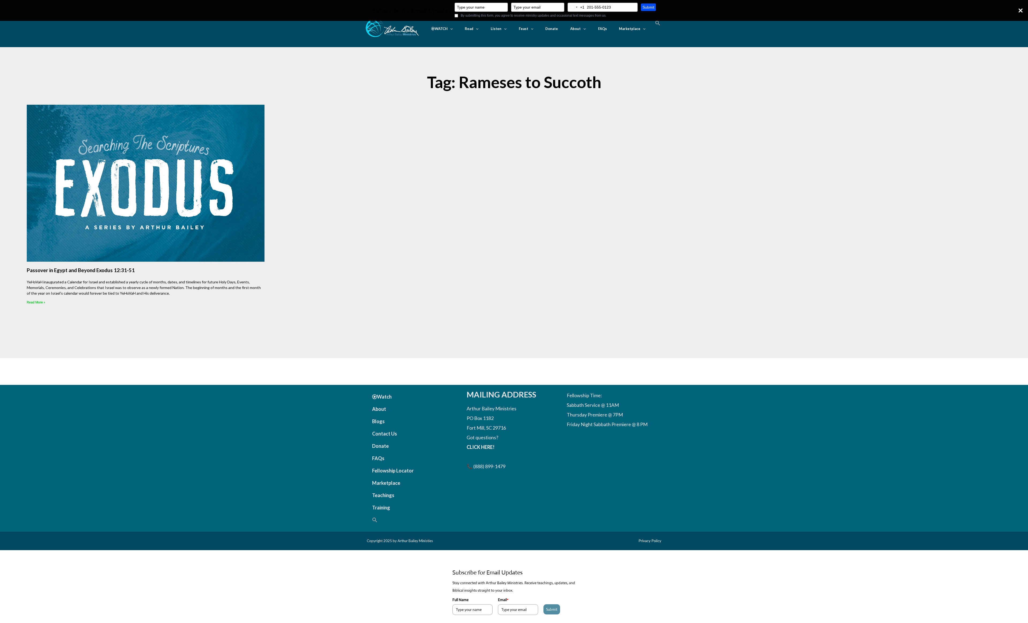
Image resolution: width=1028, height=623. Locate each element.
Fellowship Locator (393, 471)
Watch (384, 397)
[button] (442, 28)
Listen (496, 29)
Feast (523, 29)
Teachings (383, 495)
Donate (551, 29)
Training (381, 508)
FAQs (602, 29)
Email (503, 599)
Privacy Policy (649, 541)
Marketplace (629, 29)
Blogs (378, 421)
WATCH (441, 29)
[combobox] (576, 7)
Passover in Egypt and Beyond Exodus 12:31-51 (81, 270)
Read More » (36, 302)
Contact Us (384, 434)
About (575, 29)
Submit (648, 7)
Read (469, 29)
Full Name (460, 599)
